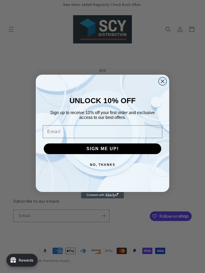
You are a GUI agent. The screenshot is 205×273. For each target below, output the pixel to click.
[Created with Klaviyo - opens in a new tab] (102, 195)
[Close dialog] (163, 81)
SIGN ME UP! (102, 148)
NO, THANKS (102, 165)
